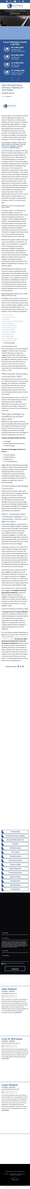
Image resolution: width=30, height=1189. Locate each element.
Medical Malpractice (10, 328)
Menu (23, 1)
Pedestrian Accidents (10, 332)
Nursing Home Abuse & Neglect (13, 321)
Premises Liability (9, 330)
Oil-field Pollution (9, 323)
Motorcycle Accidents (10, 325)
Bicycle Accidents (9, 334)
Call (11, 1)
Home (7, 1)
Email (15, 1)
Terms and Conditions (15, 1175)
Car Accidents (8, 315)
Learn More (17, 1012)
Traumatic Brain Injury (10, 338)
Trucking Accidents (9, 317)
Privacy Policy (21, 1174)
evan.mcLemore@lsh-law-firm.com (11, 1043)
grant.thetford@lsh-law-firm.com (10, 1089)
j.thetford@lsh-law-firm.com (9, 993)
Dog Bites (7, 319)
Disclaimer (13, 1174)
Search (19, 1)
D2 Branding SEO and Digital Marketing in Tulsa (15, 1186)
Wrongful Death (9, 336)
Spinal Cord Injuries (10, 341)
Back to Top (15, 1179)
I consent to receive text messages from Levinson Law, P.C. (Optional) (14, 963)
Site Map (6, 1174)
